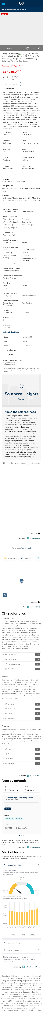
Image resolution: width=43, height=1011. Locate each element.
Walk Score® (26, 548)
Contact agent (8, 48)
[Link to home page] (21, 3)
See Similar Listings (12, 84)
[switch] (28, 48)
